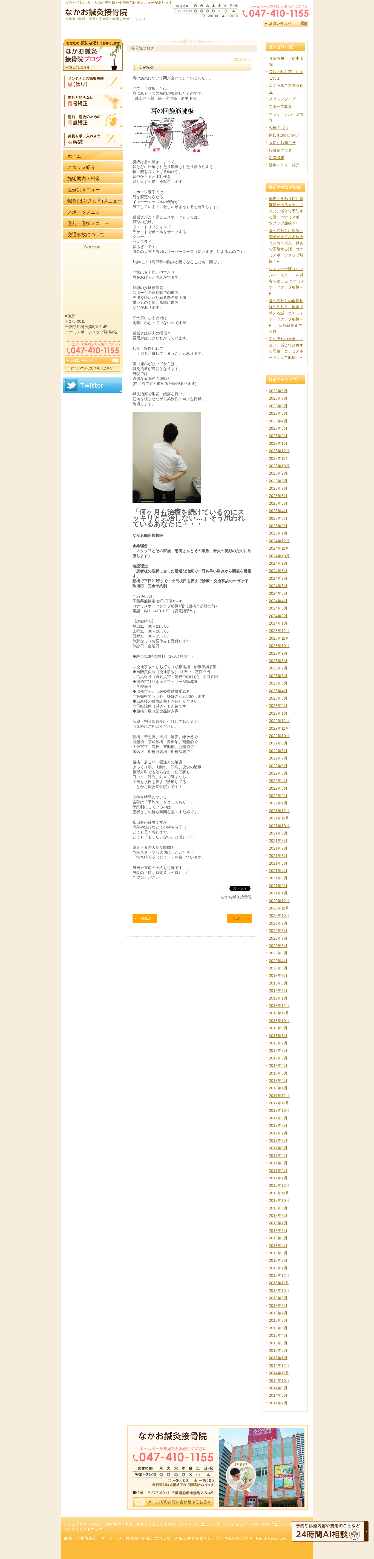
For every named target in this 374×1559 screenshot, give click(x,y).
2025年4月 (278, 511)
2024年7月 (278, 578)
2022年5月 (278, 773)
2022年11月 (279, 728)
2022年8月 (278, 751)
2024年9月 (278, 563)
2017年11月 (279, 1103)
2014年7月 (278, 1403)
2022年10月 (279, 736)
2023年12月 (279, 630)
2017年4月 (278, 1155)
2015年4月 (278, 1335)
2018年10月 (279, 1020)
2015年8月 (278, 1305)
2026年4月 (278, 421)
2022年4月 (278, 780)
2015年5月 (278, 1328)
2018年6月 (278, 1050)
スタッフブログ (282, 99)
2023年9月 (278, 653)
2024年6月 (278, 586)
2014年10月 (279, 1380)
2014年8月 (278, 1395)
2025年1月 (278, 533)
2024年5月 (278, 593)
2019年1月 (278, 998)
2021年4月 (278, 870)
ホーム (70, 1524)
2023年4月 (278, 691)
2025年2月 (278, 526)
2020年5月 (278, 953)
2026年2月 (278, 436)
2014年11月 (279, 1373)
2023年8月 (278, 661)
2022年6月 (278, 766)
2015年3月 (278, 1343)
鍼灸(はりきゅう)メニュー (190, 1524)
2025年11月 (279, 458)
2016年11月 (279, 1193)
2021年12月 (279, 811)
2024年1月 (278, 623)
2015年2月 (278, 1350)
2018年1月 (278, 1088)
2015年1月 (278, 1358)
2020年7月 (278, 938)
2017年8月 (278, 1125)
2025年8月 (278, 481)
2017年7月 (278, 1133)
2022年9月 (278, 743)
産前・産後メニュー (268, 1524)
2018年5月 (278, 1058)
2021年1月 (278, 893)
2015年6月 (278, 1320)
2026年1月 (278, 443)
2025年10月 (279, 466)
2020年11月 (279, 908)
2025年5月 (278, 503)
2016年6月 (278, 1230)
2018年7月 (278, 1043)
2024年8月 (278, 570)
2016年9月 (278, 1208)
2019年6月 (278, 983)
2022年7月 (278, 758)
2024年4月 (278, 601)
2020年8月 (278, 930)
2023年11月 (279, 638)
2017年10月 (279, 1110)
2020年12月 (279, 901)
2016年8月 (278, 1215)
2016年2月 (278, 1260)
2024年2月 (278, 616)
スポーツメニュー (231, 1524)
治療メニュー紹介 (284, 165)
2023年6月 (278, 676)
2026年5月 (278, 413)
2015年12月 (279, 1275)
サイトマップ (90, 1529)
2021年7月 (278, 848)
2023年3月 (278, 698)
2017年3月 (278, 1163)
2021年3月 (278, 878)
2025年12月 (279, 451)
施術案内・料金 (119, 1524)
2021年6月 (278, 855)
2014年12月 (279, 1365)
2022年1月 (278, 803)
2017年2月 (278, 1170)
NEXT (237, 918)
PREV (146, 918)
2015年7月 (278, 1313)
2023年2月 (278, 705)
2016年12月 (279, 1185)
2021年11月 (279, 818)
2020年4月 (278, 961)
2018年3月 (278, 1073)
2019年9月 (278, 975)
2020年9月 (278, 923)
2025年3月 (278, 518)
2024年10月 (279, 556)
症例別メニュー (150, 1524)
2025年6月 (278, 495)
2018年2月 (278, 1080)
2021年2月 (278, 886)
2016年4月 (278, 1245)
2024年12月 (279, 541)
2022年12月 (279, 720)
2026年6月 (278, 406)
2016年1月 (278, 1268)
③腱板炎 (146, 67)
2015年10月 (279, 1290)
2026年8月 (278, 391)
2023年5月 (278, 683)
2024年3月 (278, 608)
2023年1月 (278, 713)
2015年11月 (279, 1283)
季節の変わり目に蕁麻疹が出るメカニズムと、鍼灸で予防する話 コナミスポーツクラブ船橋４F (286, 211)
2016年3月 (278, 1253)
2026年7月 (278, 398)
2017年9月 (278, 1118)
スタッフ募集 (280, 106)
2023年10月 (279, 645)
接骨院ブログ (280, 150)
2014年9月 (278, 1388)
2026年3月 (278, 428)
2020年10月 (279, 915)
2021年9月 (278, 833)
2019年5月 (278, 990)
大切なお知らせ (282, 142)
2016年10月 (279, 1200)
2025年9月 (278, 473)
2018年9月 (278, 1028)
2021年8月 (278, 840)
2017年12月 (279, 1095)
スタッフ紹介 (90, 1524)
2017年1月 (278, 1178)
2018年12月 (279, 1005)
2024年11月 (279, 548)
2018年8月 (278, 1035)
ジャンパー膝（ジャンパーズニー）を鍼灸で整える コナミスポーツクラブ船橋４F (286, 281)
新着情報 (276, 157)
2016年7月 (278, 1223)
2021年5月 (278, 863)
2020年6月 (278, 945)
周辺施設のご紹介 (284, 135)
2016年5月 (278, 1238)
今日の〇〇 (278, 127)
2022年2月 (278, 795)
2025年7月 (278, 488)
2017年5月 (278, 1148)
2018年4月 (278, 1065)
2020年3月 (278, 968)
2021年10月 (279, 826)
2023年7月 (278, 668)
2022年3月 (278, 788)
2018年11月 (279, 1013)
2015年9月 (278, 1298)
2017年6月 (278, 1140)
